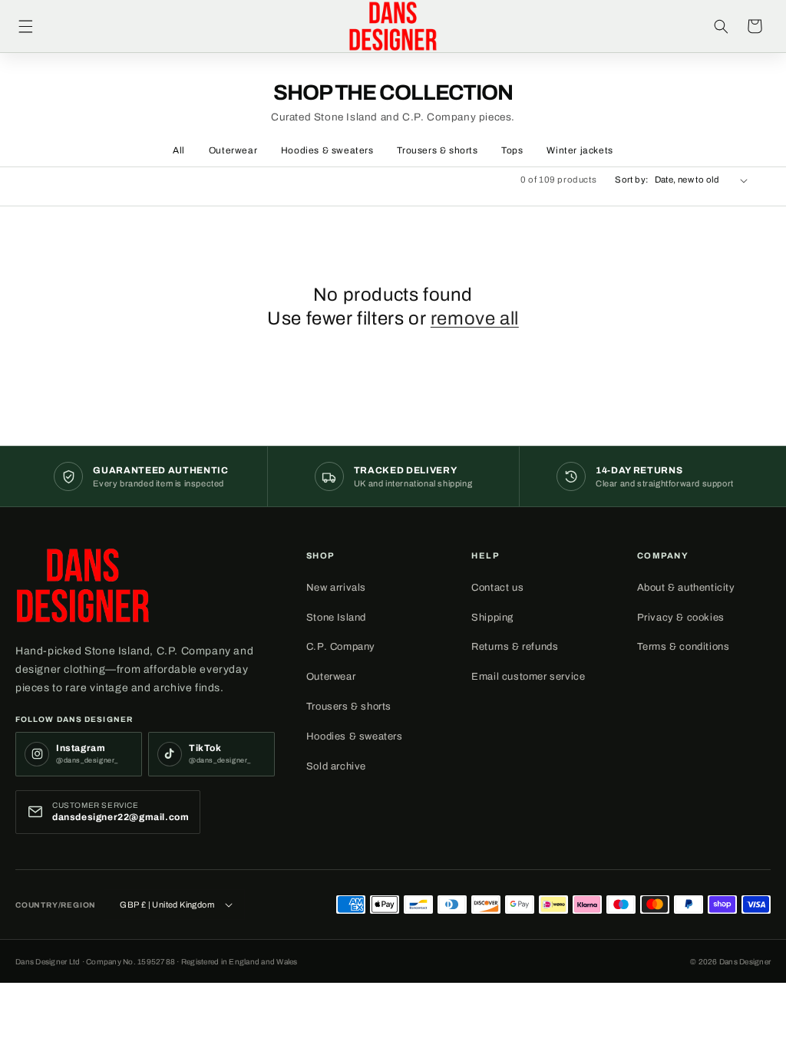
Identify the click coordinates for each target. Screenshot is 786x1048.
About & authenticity (686, 587)
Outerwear (233, 150)
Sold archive (336, 766)
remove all (475, 318)
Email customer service (528, 676)
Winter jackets (580, 150)
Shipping (492, 617)
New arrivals (336, 587)
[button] (25, 26)
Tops (512, 150)
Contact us (497, 587)
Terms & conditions (683, 646)
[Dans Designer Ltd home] (82, 585)
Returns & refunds (514, 646)
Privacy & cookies (681, 617)
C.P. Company (340, 646)
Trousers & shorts (437, 150)
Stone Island (336, 617)
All (179, 150)
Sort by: (631, 179)
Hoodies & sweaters (327, 150)
